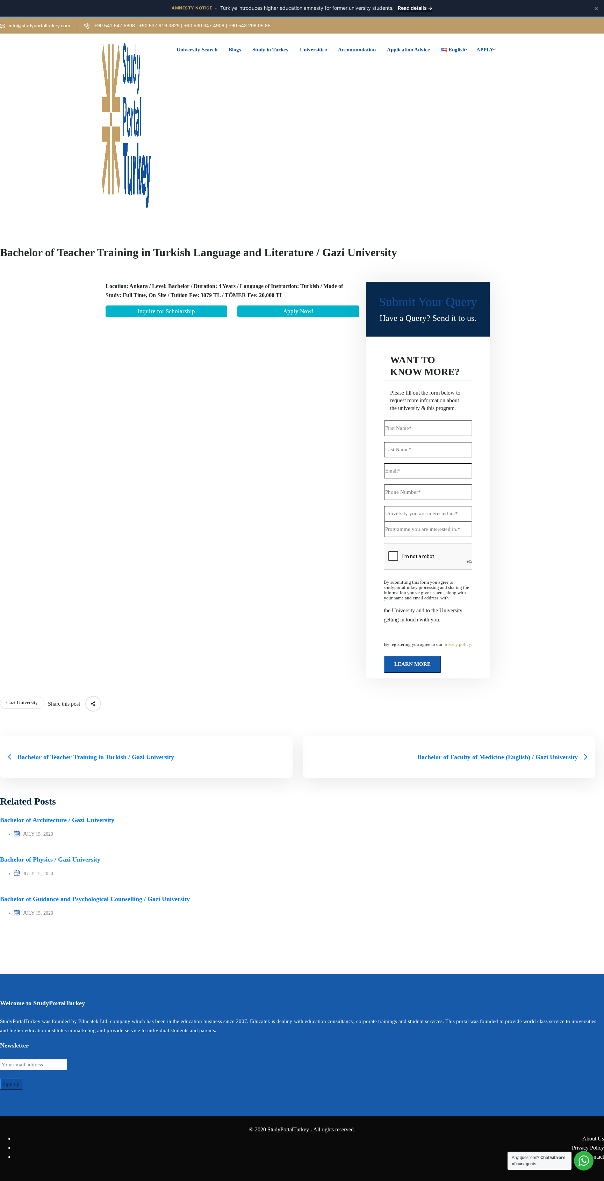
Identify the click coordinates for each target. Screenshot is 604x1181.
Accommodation (357, 49)
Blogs (235, 49)
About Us (593, 1139)
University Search (197, 49)
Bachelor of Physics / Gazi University (50, 859)
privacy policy (457, 644)
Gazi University (22, 702)
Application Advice (408, 49)
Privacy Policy (588, 1148)
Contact (595, 1157)
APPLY (485, 49)
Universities (313, 49)
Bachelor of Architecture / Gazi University (57, 819)
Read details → (415, 8)
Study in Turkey (270, 49)
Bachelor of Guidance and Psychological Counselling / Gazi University (95, 898)
